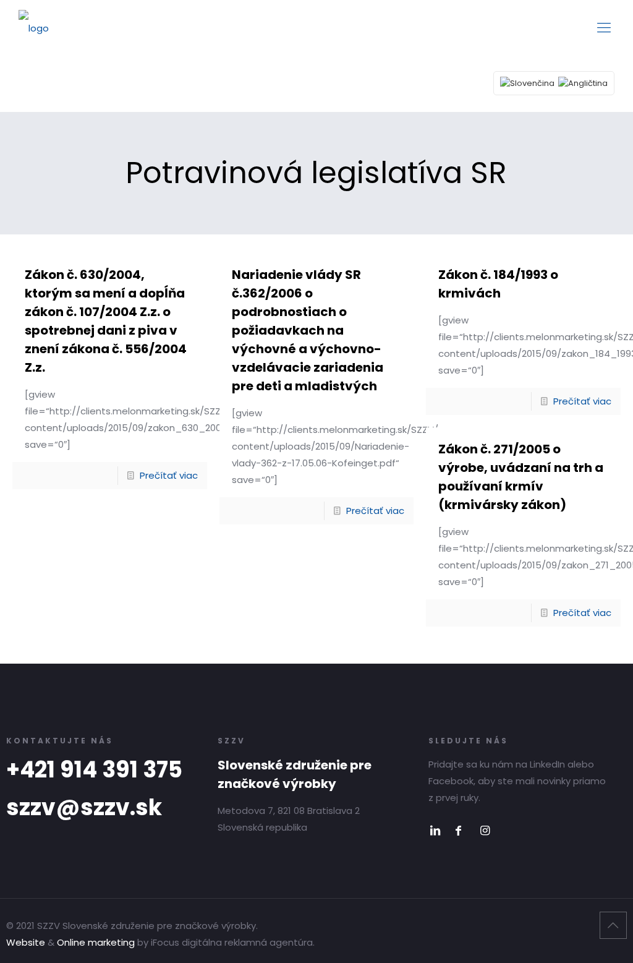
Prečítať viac (169, 475)
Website (25, 942)
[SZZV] (34, 28)
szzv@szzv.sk (84, 807)
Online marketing (96, 942)
